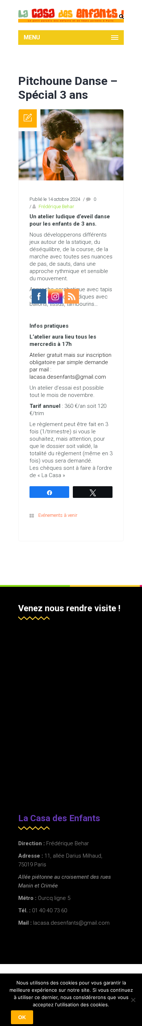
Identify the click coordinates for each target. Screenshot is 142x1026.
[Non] (133, 999)
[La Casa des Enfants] (71, 16)
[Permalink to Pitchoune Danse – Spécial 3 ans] (71, 178)
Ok (22, 1017)
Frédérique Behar (56, 206)
